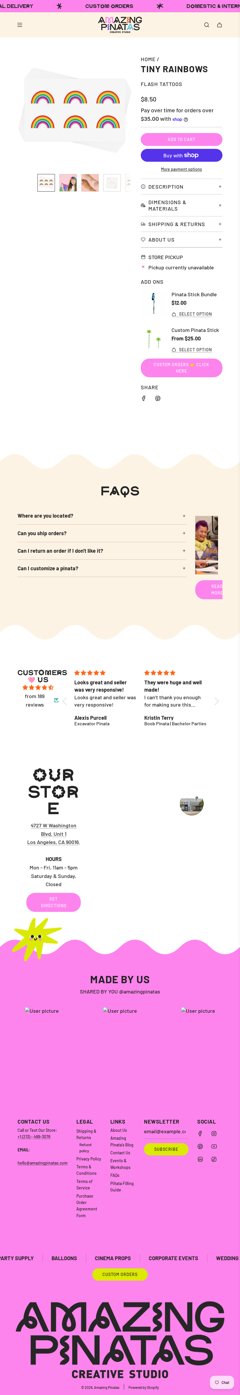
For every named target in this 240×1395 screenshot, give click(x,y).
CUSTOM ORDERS (120, 1274)
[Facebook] (200, 1133)
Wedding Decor (202, 1258)
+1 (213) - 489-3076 (34, 1136)
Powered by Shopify (143, 1387)
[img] (38, 687)
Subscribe (166, 1149)
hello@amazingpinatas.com (43, 1162)
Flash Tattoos (161, 84)
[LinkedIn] (200, 1159)
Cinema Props (79, 1258)
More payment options (181, 169)
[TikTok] (214, 1159)
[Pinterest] (200, 1146)
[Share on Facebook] (143, 399)
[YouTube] (214, 1146)
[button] (25, 112)
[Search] (206, 24)
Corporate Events (139, 1258)
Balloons (30, 1258)
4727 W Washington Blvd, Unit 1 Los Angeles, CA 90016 (53, 833)
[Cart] (219, 24)
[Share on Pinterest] (157, 399)
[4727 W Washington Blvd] (120, 839)
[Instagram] (214, 1133)
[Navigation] (19, 24)
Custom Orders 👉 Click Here (181, 367)
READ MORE (217, 589)
